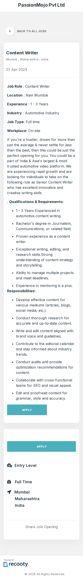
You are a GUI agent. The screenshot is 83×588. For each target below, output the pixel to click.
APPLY (27, 410)
